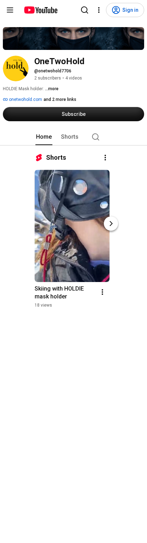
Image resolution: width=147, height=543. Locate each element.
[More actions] (105, 157)
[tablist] (73, 136)
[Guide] (10, 10)
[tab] (43, 136)
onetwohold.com (25, 99)
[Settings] (99, 10)
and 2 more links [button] (60, 99)
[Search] (84, 10)
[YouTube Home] (40, 10)
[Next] (111, 223)
